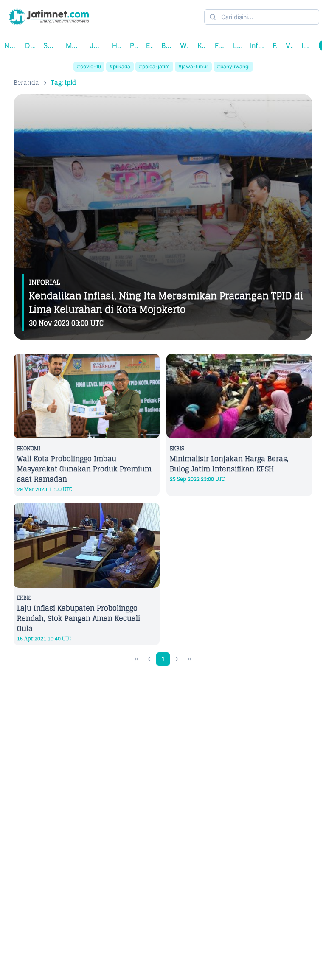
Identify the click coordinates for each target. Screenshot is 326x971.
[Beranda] (49, 17)
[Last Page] (189, 659)
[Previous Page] (149, 659)
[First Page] (136, 659)
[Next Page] (177, 659)
